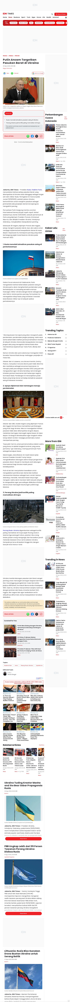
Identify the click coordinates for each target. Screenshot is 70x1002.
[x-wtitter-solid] (36, 136)
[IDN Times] (8, 14)
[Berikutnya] (44, 757)
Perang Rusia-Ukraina (11, 530)
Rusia (29, 190)
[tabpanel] (23, 124)
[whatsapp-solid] (27, 136)
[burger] (66, 18)
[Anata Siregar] (5, 674)
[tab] (9, 113)
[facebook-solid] (32, 136)
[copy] (41, 136)
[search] (52, 14)
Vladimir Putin (37, 190)
